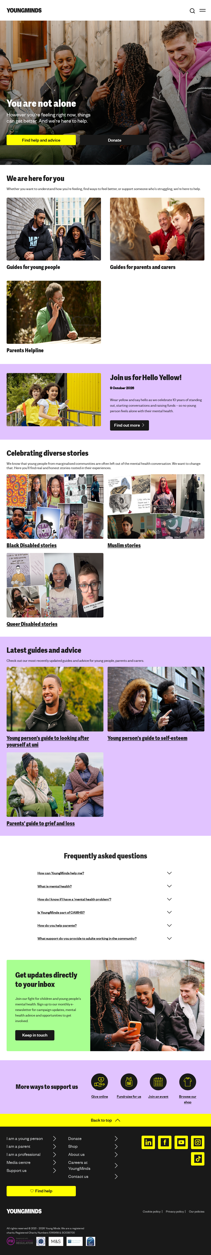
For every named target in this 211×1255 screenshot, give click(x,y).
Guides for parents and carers (143, 267)
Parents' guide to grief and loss (41, 823)
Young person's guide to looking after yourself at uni (48, 741)
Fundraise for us (129, 1096)
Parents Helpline (25, 350)
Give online (99, 1096)
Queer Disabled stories (32, 624)
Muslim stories (124, 545)
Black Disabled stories (32, 545)
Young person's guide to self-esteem (147, 738)
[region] (105, 551)
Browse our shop (187, 1099)
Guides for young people (33, 267)
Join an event (158, 1096)
